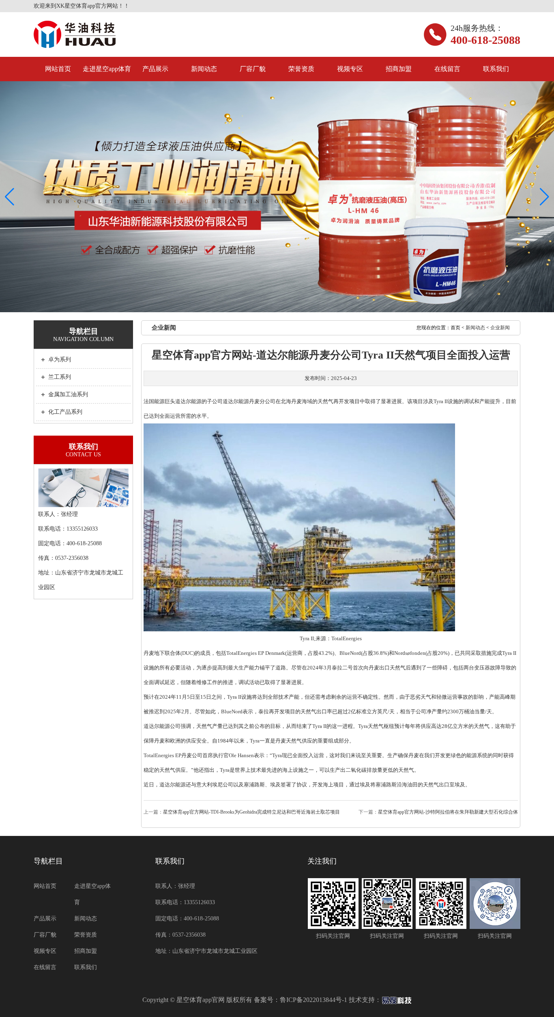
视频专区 (350, 68)
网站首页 (58, 68)
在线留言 (447, 68)
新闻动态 (204, 68)
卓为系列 (59, 359)
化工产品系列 (65, 412)
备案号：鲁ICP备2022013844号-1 (300, 999)
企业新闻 (500, 327)
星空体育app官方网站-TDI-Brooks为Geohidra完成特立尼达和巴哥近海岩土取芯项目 (251, 812)
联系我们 (496, 68)
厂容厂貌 (253, 68)
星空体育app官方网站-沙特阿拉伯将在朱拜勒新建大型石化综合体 (448, 812)
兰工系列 (59, 377)
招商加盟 (399, 68)
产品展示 (155, 68)
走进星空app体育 (107, 68)
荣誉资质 (301, 68)
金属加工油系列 (68, 394)
